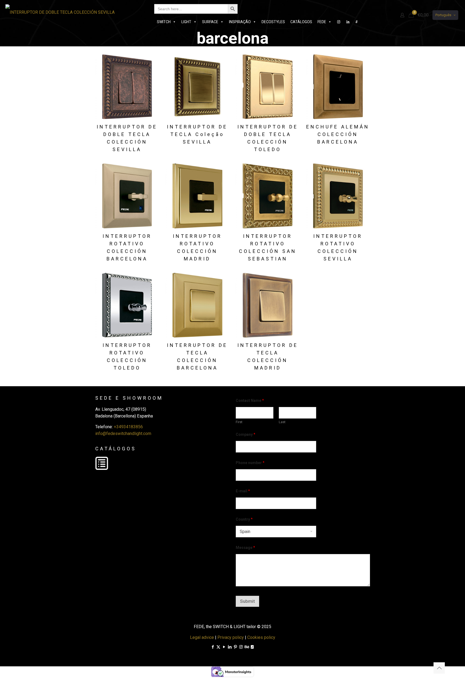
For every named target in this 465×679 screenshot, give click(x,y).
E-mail (243, 491)
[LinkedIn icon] (230, 647)
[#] (338, 22)
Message (245, 547)
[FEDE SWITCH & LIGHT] (60, 12)
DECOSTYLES (273, 22)
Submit (247, 601)
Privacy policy (230, 637)
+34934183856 (128, 426)
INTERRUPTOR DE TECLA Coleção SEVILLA (197, 134)
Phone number (250, 463)
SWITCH (164, 22)
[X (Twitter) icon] (218, 647)
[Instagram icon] (241, 647)
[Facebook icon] (213, 647)
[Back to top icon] (439, 668)
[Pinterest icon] (235, 647)
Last (282, 422)
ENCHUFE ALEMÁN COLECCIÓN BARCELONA (337, 134)
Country (244, 519)
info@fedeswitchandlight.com (123, 433)
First (239, 422)
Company (245, 434)
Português (443, 15)
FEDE (322, 22)
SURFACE (210, 22)
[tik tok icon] (252, 647)
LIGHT (186, 22)
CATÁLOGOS (301, 22)
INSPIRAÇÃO (240, 22)
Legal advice (202, 637)
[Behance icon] (247, 647)
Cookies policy (261, 637)
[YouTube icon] (224, 647)
